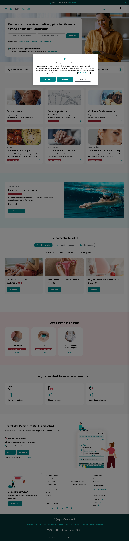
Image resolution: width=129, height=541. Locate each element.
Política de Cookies (84, 73)
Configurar (83, 79)
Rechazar (65, 79)
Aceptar (47, 79)
